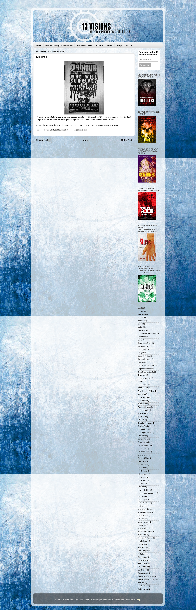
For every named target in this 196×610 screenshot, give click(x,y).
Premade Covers (84, 45)
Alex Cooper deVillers (146, 391)
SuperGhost (142, 330)
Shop (119, 45)
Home (38, 45)
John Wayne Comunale (146, 366)
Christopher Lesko (144, 432)
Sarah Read (142, 570)
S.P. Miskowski (143, 560)
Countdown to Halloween (147, 333)
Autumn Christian (144, 407)
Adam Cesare (143, 388)
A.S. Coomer (142, 385)
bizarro (140, 321)
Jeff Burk (141, 484)
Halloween (142, 337)
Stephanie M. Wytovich (146, 576)
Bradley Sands (143, 410)
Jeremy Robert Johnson (146, 493)
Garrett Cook (143, 465)
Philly (140, 554)
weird (140, 327)
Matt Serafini (142, 528)
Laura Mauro (143, 516)
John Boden (142, 496)
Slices (140, 340)
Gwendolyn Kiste (144, 359)
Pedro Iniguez (143, 551)
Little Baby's (142, 519)
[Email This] (75, 130)
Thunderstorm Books (146, 372)
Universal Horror (144, 378)
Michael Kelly (143, 535)
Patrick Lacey (143, 547)
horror (140, 311)
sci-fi (139, 324)
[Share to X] (80, 130)
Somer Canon (143, 573)
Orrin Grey (142, 544)
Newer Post (42, 140)
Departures (142, 448)
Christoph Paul (143, 429)
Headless (141, 362)
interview (141, 314)
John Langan (142, 500)
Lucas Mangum (143, 522)
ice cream (141, 346)
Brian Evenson (143, 413)
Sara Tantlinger (143, 567)
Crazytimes (142, 353)
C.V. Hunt (141, 420)
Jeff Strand (142, 487)
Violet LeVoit (142, 586)
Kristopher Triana (144, 512)
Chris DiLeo (142, 349)
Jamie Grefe (142, 477)
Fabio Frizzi (142, 461)
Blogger (138, 600)
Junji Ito (141, 506)
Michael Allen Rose (145, 531)
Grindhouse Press (144, 343)
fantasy (140, 381)
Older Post (126, 140)
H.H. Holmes (142, 471)
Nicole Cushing (143, 541)
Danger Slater (143, 439)
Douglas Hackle (143, 452)
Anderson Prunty (144, 397)
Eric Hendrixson (144, 455)
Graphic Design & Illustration (59, 45)
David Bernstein (144, 442)
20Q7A (129, 45)
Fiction (99, 45)
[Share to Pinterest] (85, 130)
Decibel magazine (144, 445)
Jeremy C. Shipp (143, 490)
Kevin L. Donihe (143, 509)
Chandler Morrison (145, 423)
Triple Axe (141, 375)
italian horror (143, 589)
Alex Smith (142, 394)
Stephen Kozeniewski (146, 369)
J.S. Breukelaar (143, 474)
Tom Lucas (142, 583)
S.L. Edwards (142, 557)
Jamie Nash (142, 480)
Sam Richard (142, 564)
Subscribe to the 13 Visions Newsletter (148, 53)
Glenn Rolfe (142, 468)
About (110, 45)
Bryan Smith (142, 417)
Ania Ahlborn (143, 401)
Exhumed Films (93, 117)
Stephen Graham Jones (146, 579)
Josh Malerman (143, 503)
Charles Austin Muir (145, 426)
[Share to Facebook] (83, 130)
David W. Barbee (144, 356)
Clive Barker (142, 436)
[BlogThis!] (78, 130)
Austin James (143, 404)
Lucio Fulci (142, 525)
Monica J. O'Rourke (145, 538)
